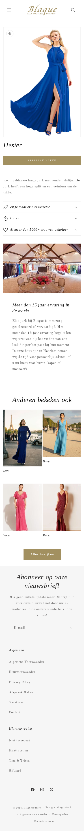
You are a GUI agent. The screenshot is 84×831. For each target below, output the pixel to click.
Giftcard (15, 770)
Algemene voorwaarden (34, 814)
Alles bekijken (42, 554)
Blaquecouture (32, 808)
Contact (14, 712)
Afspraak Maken (21, 692)
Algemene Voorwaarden (26, 662)
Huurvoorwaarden (22, 672)
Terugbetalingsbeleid (58, 807)
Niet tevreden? (19, 740)
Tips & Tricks (19, 760)
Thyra (46, 461)
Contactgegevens (44, 821)
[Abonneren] (70, 628)
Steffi (6, 470)
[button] (9, 10)
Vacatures (16, 702)
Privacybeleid (60, 814)
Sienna (47, 535)
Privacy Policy (19, 682)
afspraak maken (42, 161)
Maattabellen (18, 750)
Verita (7, 535)
